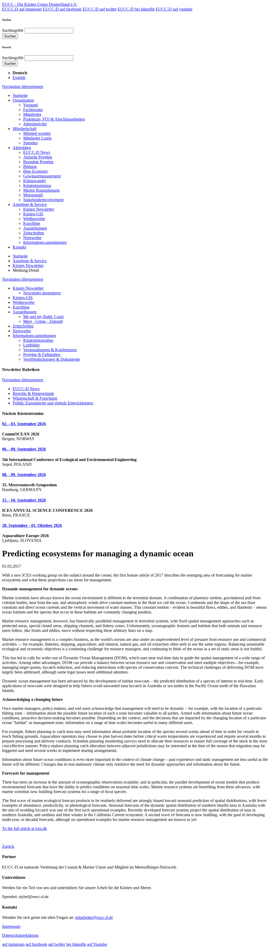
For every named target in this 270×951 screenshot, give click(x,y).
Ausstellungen (35, 228)
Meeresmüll (33, 195)
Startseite (20, 95)
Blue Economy (35, 171)
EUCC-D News (36, 152)
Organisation (23, 100)
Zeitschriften (33, 233)
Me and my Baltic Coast (43, 316)
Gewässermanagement (42, 176)
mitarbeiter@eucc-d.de (94, 917)
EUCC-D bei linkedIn (136, 9)
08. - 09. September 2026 (24, 474)
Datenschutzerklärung (20, 935)
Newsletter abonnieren (42, 293)
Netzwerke (32, 237)
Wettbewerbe (34, 218)
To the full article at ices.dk (24, 828)
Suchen (10, 36)
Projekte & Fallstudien (41, 354)
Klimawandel (34, 181)
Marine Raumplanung (41, 190)
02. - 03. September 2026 (24, 424)
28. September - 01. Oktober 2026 (32, 525)
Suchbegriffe (12, 30)
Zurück (8, 846)
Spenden (30, 143)
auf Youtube (97, 944)
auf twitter (56, 944)
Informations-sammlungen (45, 242)
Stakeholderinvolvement (43, 199)
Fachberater (33, 109)
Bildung (30, 166)
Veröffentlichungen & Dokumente (51, 359)
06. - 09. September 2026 (24, 449)
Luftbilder (31, 345)
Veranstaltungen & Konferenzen (50, 350)
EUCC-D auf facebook (62, 9)
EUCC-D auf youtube (174, 9)
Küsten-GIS (33, 214)
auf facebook (36, 944)
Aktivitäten (22, 147)
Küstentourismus (37, 185)
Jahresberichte (35, 124)
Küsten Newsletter (38, 209)
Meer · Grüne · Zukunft (43, 321)
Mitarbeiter (32, 114)
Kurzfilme (31, 223)
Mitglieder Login (37, 138)
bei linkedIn (76, 944)
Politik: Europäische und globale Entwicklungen (53, 403)
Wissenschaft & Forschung (35, 398)
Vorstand (30, 105)
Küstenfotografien (38, 340)
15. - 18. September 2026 (24, 500)
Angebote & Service (30, 204)
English (19, 77)
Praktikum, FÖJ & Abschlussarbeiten (54, 119)
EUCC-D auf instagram (22, 9)
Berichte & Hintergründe (33, 393)
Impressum (11, 926)
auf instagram (13, 944)
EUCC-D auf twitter (100, 9)
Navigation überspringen (22, 86)
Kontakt (19, 247)
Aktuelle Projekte (37, 157)
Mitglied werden (37, 133)
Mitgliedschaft (24, 128)
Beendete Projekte (38, 162)
